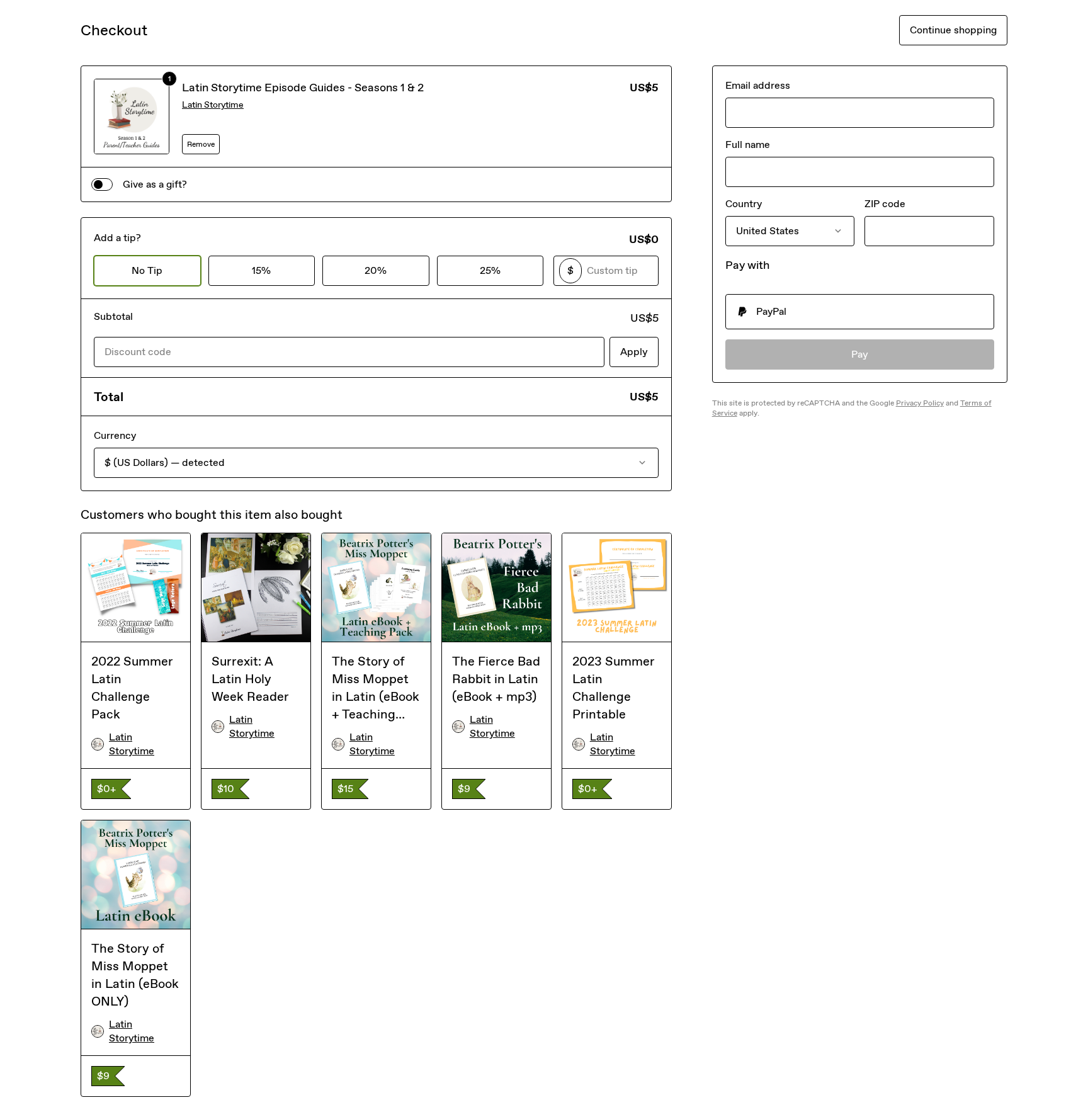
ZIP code (884, 204)
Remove (201, 144)
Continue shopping (953, 30)
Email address (757, 85)
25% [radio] (490, 270)
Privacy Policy (920, 403)
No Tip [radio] (147, 270)
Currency (115, 435)
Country (743, 204)
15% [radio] (261, 270)
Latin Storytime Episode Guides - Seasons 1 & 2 (303, 87)
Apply (634, 352)
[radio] (859, 311)
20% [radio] (376, 270)
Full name (747, 144)
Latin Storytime (213, 104)
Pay (859, 354)
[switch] (102, 184)
